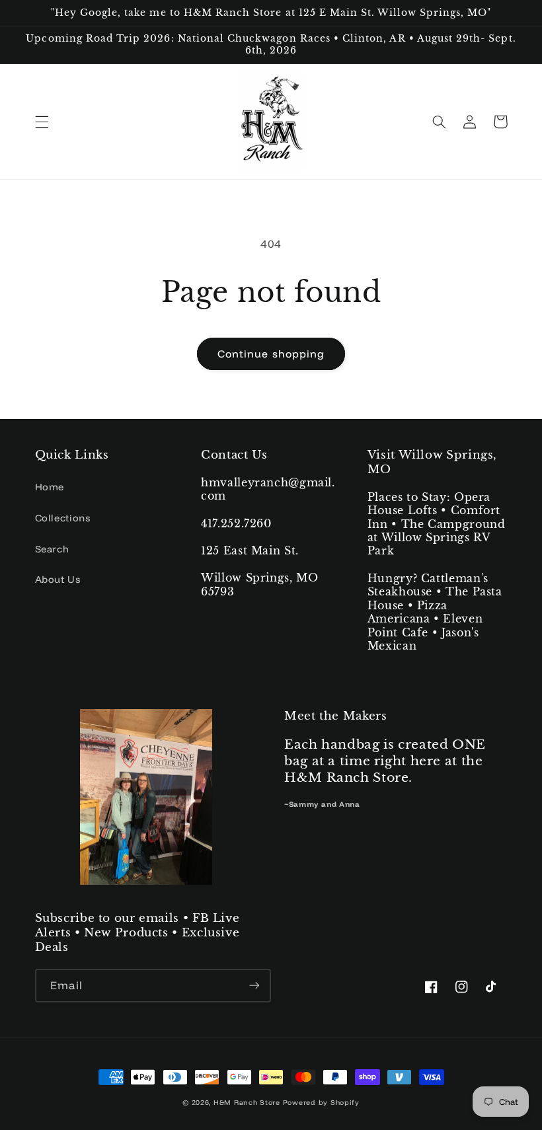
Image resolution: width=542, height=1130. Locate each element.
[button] (41, 121)
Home (50, 486)
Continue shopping (271, 353)
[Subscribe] (254, 985)
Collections (63, 517)
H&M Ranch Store (246, 1102)
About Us (58, 579)
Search (52, 549)
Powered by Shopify (321, 1102)
